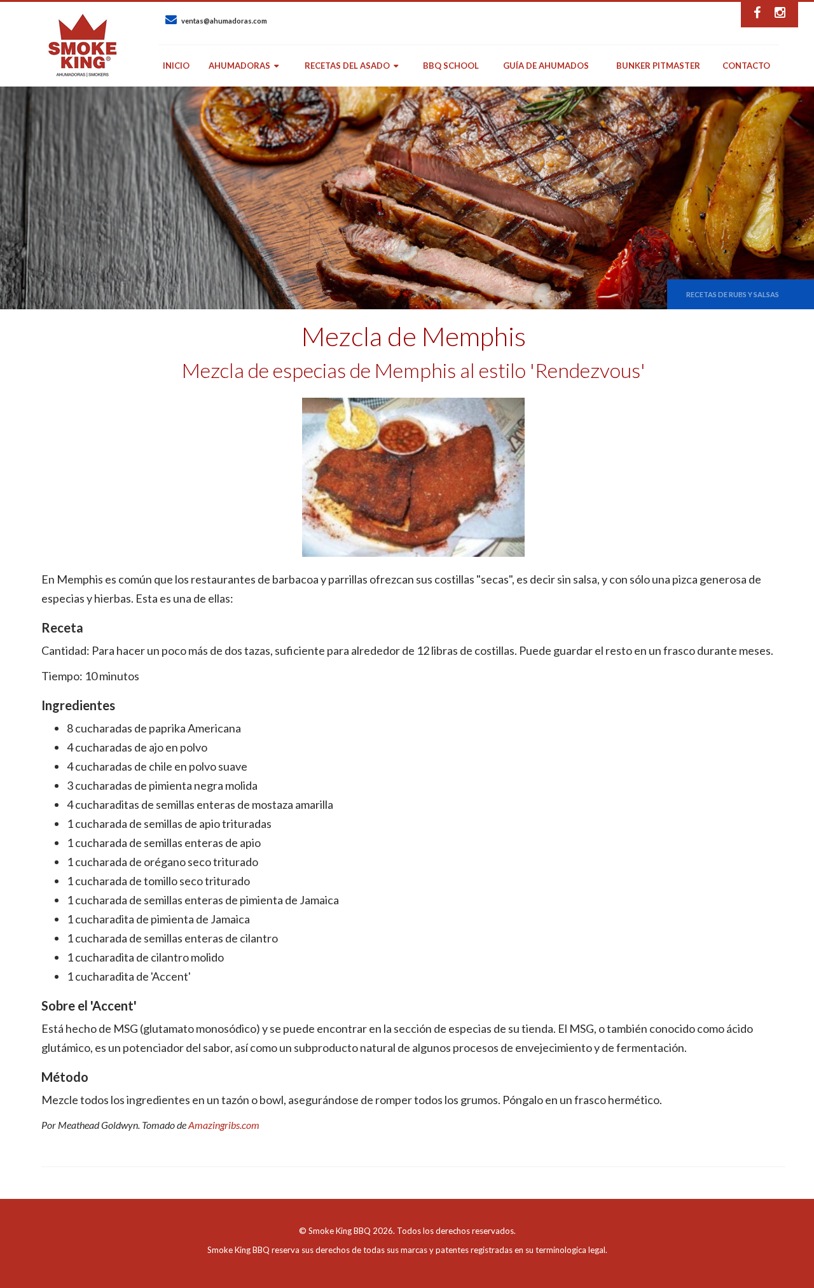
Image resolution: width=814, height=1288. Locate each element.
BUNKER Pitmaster (658, 65)
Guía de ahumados (546, 65)
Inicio (176, 65)
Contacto (746, 65)
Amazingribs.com (223, 1125)
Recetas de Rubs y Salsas (732, 294)
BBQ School (451, 65)
